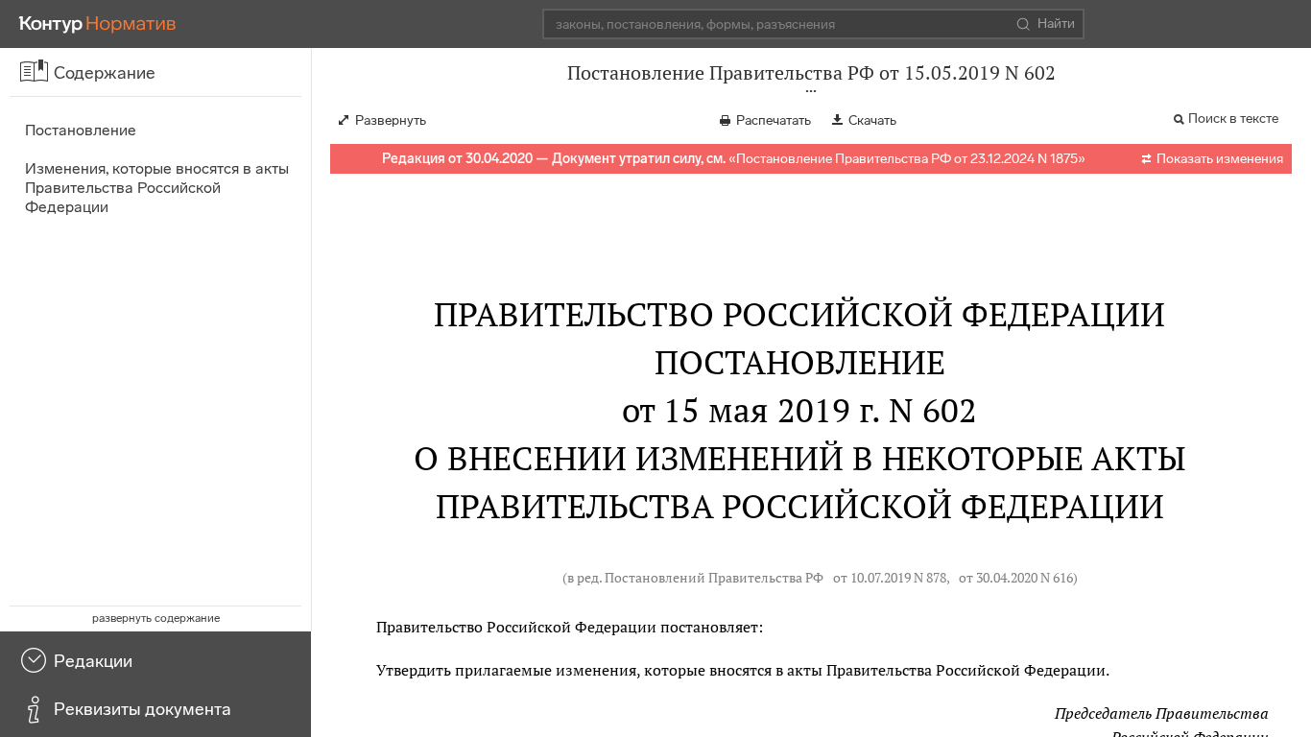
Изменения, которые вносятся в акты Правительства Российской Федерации (157, 187)
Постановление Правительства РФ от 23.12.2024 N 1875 (907, 159)
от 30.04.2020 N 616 (1016, 577)
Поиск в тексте (1233, 118)
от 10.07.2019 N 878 (889, 577)
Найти (1056, 23)
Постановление (80, 130)
